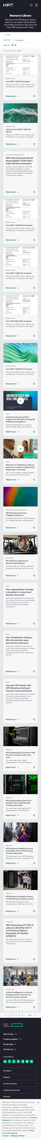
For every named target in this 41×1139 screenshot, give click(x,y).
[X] (9, 1061)
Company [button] (7, 1071)
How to (8, 1034)
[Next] (35, 1015)
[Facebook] (22, 1061)
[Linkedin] (5, 1061)
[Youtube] (27, 1061)
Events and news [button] (10, 1084)
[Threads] (18, 1061)
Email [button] (8, 1044)
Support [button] (6, 1077)
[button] (38, 1102)
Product (10, 1039)
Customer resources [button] (11, 1090)
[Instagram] (14, 1061)
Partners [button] (6, 1096)
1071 (29, 1015)
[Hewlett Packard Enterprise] (8, 5)
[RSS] (31, 1061)
